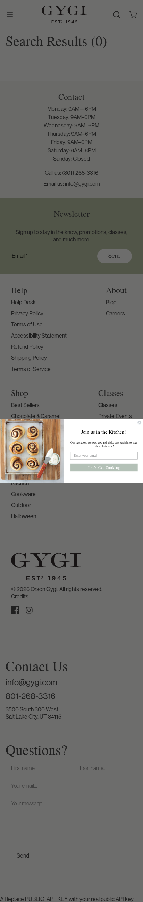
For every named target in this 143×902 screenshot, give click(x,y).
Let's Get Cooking (104, 467)
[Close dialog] (139, 423)
